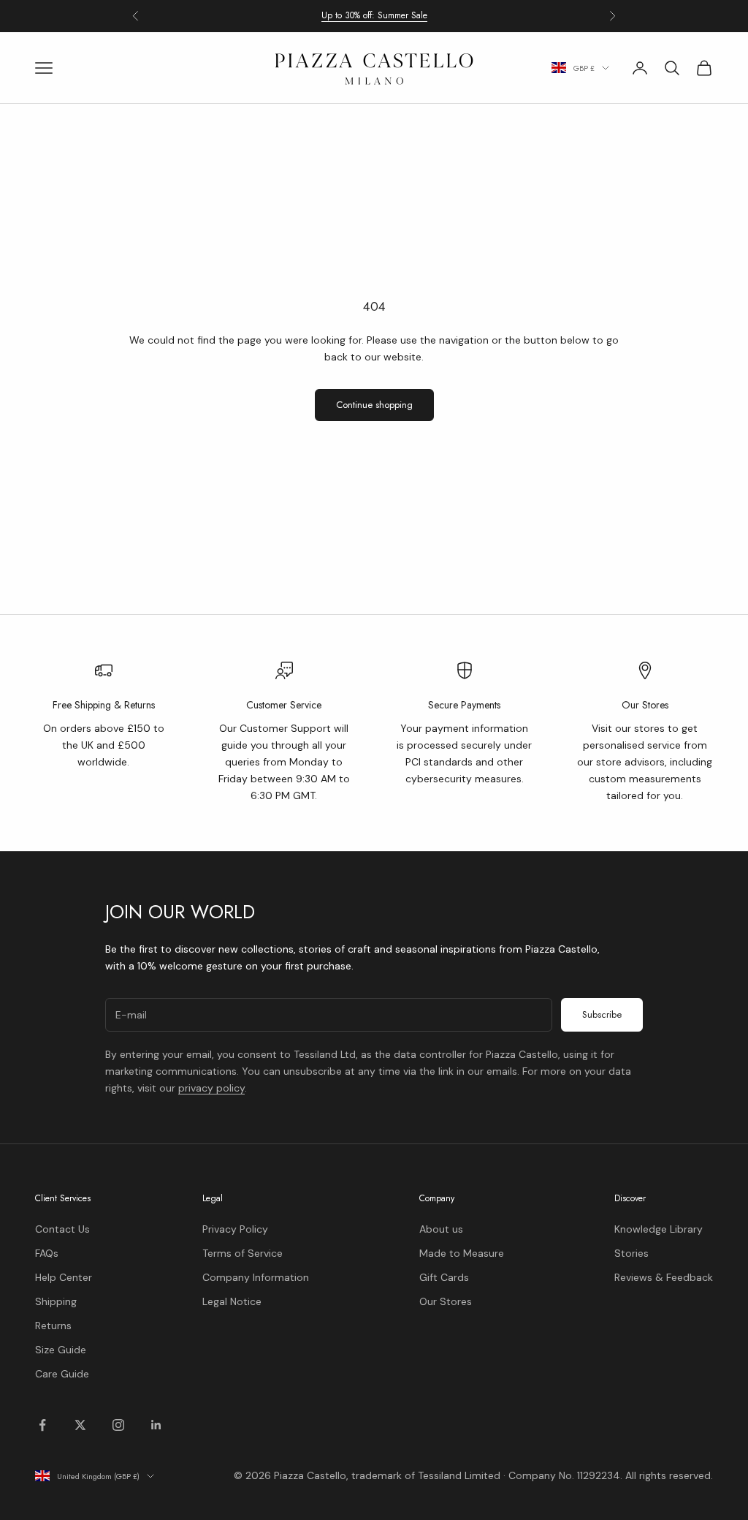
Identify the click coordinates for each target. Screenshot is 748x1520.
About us (441, 1229)
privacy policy (211, 1087)
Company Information (255, 1277)
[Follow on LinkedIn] (156, 1425)
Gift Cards (444, 1277)
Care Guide (62, 1373)
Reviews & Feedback (663, 1277)
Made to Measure (461, 1253)
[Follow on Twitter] (80, 1425)
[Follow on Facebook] (42, 1425)
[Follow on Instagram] (118, 1425)
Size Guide (60, 1349)
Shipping (56, 1301)
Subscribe (602, 1014)
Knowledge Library (658, 1229)
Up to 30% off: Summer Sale (374, 15)
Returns (53, 1325)
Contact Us (62, 1229)
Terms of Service (242, 1253)
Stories (631, 1253)
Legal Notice (232, 1301)
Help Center (63, 1277)
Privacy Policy (235, 1229)
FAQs (46, 1253)
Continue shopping (374, 405)
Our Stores (445, 1301)
